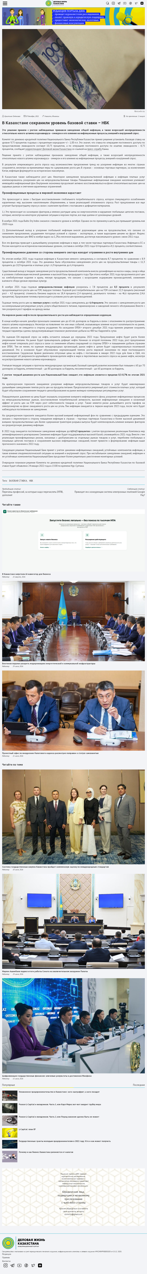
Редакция (6, 1254)
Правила (6, 1257)
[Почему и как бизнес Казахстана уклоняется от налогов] (9, 1161)
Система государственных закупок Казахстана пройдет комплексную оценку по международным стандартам (55, 867)
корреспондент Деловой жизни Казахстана (48, 149)
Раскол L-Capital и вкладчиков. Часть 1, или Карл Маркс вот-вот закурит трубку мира (60, 1104)
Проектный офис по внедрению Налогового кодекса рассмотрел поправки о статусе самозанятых (50, 753)
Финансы (55, 116)
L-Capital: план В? (27, 1129)
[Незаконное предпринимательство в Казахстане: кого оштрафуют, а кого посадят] (9, 1100)
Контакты (6, 1261)
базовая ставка (18, 480)
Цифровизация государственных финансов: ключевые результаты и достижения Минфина (46, 1076)
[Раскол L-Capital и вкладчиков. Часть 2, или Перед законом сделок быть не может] (9, 1125)
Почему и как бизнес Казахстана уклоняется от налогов (46, 1152)
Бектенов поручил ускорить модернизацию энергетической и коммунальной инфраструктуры (48, 663)
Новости (47, 116)
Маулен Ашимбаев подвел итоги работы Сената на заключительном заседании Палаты (45, 971)
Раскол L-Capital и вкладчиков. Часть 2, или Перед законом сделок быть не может (59, 1117)
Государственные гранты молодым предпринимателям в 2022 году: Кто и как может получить (65, 1141)
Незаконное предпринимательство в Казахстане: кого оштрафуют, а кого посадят (59, 1092)
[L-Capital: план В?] (9, 1137)
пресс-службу (94, 149)
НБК (31, 480)
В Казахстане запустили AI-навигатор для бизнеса (26, 574)
